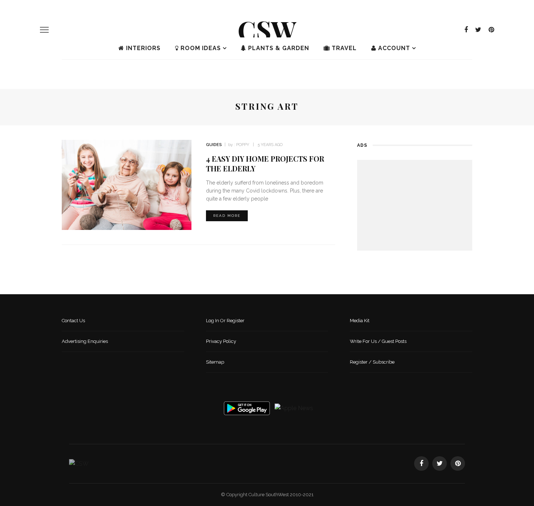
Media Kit (359, 320)
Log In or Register (225, 320)
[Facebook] (466, 29)
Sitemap (215, 362)
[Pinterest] (491, 29)
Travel (343, 48)
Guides (214, 144)
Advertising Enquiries (85, 341)
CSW (267, 29)
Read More (226, 216)
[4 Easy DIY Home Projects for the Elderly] (126, 184)
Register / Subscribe (372, 362)
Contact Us (73, 320)
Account (393, 48)
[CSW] (79, 463)
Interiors (142, 48)
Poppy (242, 144)
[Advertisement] (414, 205)
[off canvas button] (44, 29)
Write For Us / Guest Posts (378, 341)
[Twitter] (478, 29)
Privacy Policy (221, 341)
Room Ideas (200, 48)
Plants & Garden (277, 48)
